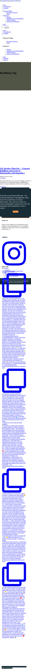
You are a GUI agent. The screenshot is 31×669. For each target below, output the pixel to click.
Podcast (3, 178)
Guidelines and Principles (11, 276)
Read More (3, 186)
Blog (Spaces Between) (11, 273)
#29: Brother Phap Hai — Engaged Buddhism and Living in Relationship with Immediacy (15, 170)
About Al (7, 270)
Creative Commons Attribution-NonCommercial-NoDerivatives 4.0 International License (18, 282)
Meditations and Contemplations (13, 274)
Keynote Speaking (10, 271)
